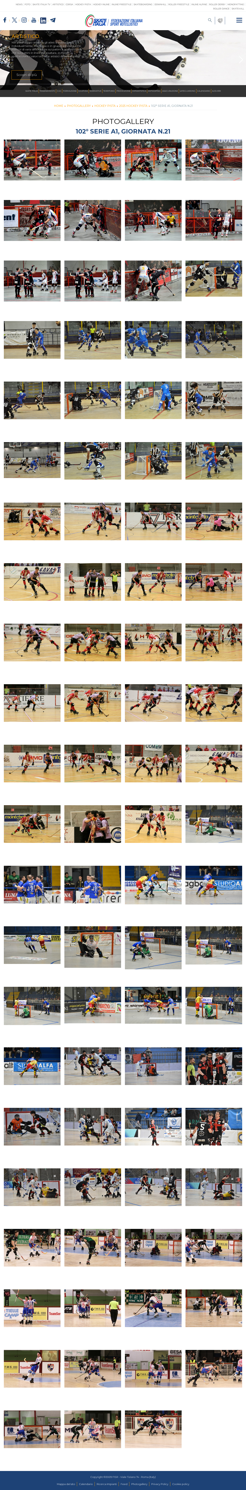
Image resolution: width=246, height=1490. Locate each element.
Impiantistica (139, 91)
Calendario (203, 91)
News (19, 4)
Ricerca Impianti (107, 1484)
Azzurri (216, 91)
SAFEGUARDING (187, 91)
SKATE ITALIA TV (41, 4)
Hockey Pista (83, 4)
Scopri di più (27, 75)
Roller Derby (217, 4)
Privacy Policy (159, 1484)
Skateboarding (143, 4)
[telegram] (53, 20)
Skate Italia (31, 91)
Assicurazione (170, 91)
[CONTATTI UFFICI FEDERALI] (220, 20)
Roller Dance (221, 8)
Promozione (123, 91)
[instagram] (24, 20)
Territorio (109, 91)
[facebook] (5, 20)
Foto (27, 4)
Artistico (58, 4)
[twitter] (14, 20)
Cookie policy (180, 1484)
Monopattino (236, 4)
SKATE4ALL (238, 8)
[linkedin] (43, 21)
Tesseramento (47, 91)
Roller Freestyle (178, 4)
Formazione (70, 91)
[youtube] (33, 20)
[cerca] (210, 20)
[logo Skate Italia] (114, 26)
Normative (95, 91)
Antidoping (154, 91)
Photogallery (139, 1484)
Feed (124, 1484)
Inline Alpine (199, 4)
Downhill (160, 4)
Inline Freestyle (121, 4)
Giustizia (83, 91)
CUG (59, 91)
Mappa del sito (66, 1484)
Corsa (69, 4)
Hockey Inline (101, 4)
